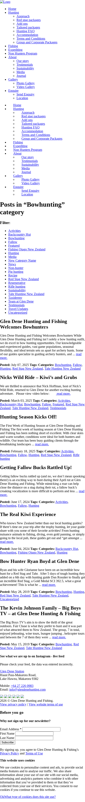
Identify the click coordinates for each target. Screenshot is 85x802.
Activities (14, 230)
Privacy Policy (9, 753)
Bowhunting (16, 238)
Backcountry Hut (19, 234)
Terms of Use (34, 753)
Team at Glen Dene (21, 301)
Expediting (15, 49)
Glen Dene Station (12, 671)
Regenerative (16, 283)
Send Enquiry (25, 94)
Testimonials (25, 64)
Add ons (22, 23)
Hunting (13, 12)
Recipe (12, 275)
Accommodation (27, 35)
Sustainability (25, 68)
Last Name (7, 738)
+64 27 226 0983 (22, 686)
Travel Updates (18, 309)
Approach (23, 16)
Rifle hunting (16, 286)
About (12, 57)
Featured (14, 245)
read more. (63, 393)
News (12, 264)
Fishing (13, 46)
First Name (7, 733)
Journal (21, 75)
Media (21, 72)
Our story (23, 61)
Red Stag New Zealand (23, 279)
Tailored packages (28, 27)
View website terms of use (46, 704)
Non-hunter (15, 268)
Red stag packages (29, 20)
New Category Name (22, 260)
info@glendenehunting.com (27, 689)
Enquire (13, 90)
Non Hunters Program (22, 53)
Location (22, 98)
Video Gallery (26, 87)
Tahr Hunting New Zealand (26, 294)
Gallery (13, 79)
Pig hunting (15, 271)
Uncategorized (17, 312)
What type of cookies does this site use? (30, 796)
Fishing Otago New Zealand (26, 249)
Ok (2, 796)
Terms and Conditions (31, 38)
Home (12, 9)
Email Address (10, 729)
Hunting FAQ (26, 31)
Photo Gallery (26, 83)
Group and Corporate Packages (37, 42)
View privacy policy (13, 704)
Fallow (12, 242)
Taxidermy (15, 297)
